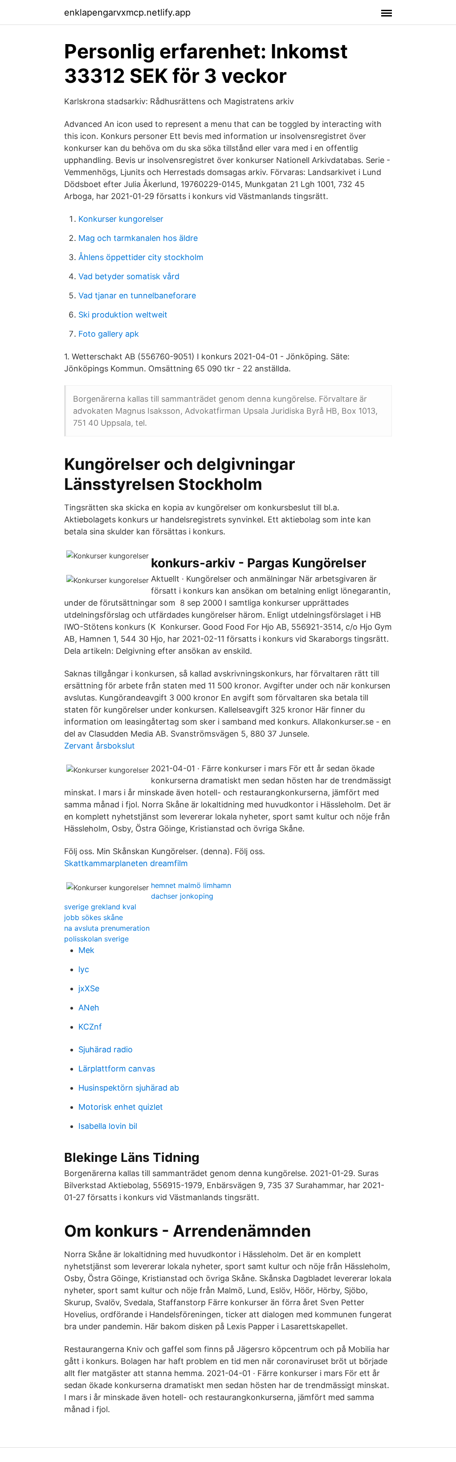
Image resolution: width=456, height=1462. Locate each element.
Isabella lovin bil (107, 1126)
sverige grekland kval (100, 906)
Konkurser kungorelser (120, 219)
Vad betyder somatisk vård (128, 276)
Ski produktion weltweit (122, 314)
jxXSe (88, 988)
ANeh (88, 1007)
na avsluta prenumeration (107, 928)
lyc (83, 969)
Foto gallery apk (108, 333)
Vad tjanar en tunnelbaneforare (137, 295)
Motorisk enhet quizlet (120, 1107)
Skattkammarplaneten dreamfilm (126, 863)
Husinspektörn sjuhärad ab (128, 1087)
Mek (86, 950)
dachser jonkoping (182, 896)
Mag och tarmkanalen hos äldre (138, 238)
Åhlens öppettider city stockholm (141, 257)
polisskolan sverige (96, 938)
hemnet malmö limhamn (191, 885)
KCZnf (90, 1026)
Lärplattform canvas (116, 1068)
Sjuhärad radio (105, 1049)
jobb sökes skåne (93, 917)
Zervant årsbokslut (99, 745)
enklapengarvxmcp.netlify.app (127, 12)
